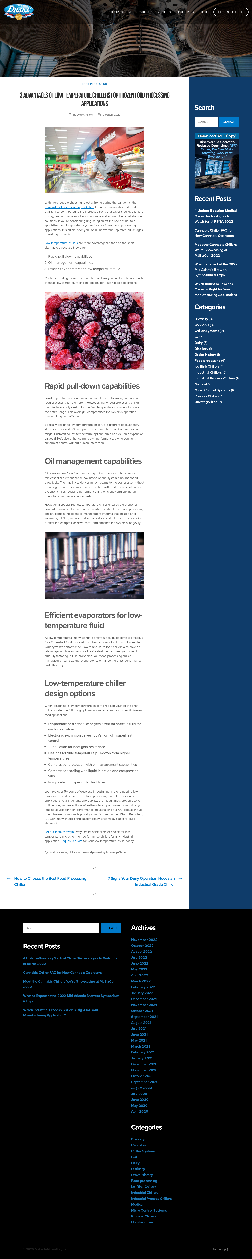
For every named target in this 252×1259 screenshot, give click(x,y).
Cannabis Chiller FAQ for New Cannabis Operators (214, 233)
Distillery (201, 348)
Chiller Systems (207, 330)
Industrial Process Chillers (215, 378)
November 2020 (144, 1070)
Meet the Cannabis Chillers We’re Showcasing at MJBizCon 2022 (216, 250)
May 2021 (139, 1040)
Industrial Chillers (208, 372)
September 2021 (144, 1016)
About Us (164, 12)
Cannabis (202, 325)
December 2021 (144, 999)
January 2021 (142, 1058)
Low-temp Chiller (116, 852)
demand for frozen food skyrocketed (69, 207)
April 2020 (139, 1111)
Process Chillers (207, 396)
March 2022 (141, 981)
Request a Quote (231, 12)
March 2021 (140, 1046)
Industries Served (121, 12)
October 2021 (142, 1010)
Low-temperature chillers (61, 243)
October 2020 (142, 1075)
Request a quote (71, 841)
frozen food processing (91, 852)
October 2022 (142, 945)
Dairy (199, 342)
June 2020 (139, 1099)
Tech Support (186, 12)
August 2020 (141, 1087)
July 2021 (138, 1028)
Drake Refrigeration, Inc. (50, 1249)
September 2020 (144, 1081)
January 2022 (142, 993)
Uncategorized (206, 401)
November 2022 (144, 939)
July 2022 (139, 957)
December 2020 (144, 1064)
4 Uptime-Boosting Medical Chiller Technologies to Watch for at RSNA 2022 (216, 216)
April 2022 (139, 975)
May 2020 (139, 1105)
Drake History (205, 354)
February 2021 (142, 1052)
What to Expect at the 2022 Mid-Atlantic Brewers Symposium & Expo (216, 269)
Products (146, 12)
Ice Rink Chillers (207, 366)
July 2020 (139, 1093)
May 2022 (139, 969)
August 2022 (141, 951)
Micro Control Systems (212, 390)
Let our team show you (60, 832)
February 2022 (143, 987)
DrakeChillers (85, 114)
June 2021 (139, 1034)
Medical (201, 384)
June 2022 (139, 963)
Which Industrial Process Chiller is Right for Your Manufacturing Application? (216, 289)
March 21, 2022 (111, 114)
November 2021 (144, 1004)
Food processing (208, 360)
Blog (204, 12)
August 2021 (141, 1022)
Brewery (201, 319)
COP (198, 336)
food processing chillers (63, 852)
